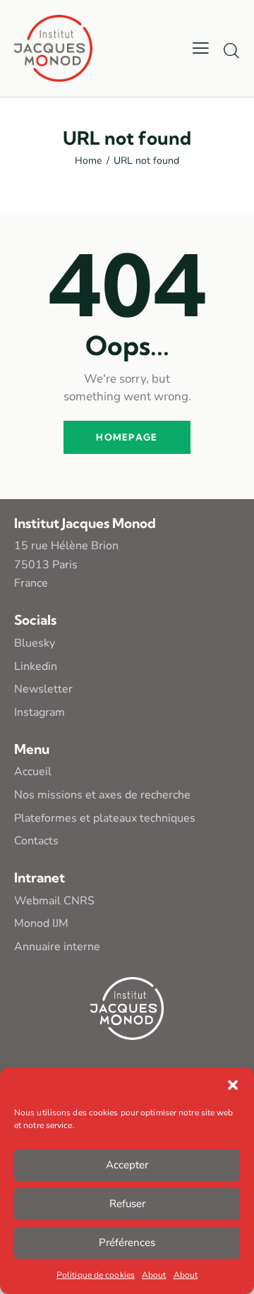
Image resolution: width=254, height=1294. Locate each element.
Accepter (127, 1165)
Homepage (126, 437)
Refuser (127, 1204)
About (154, 1275)
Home (88, 161)
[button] (233, 1085)
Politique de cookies (95, 1275)
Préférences (127, 1242)
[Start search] (231, 50)
